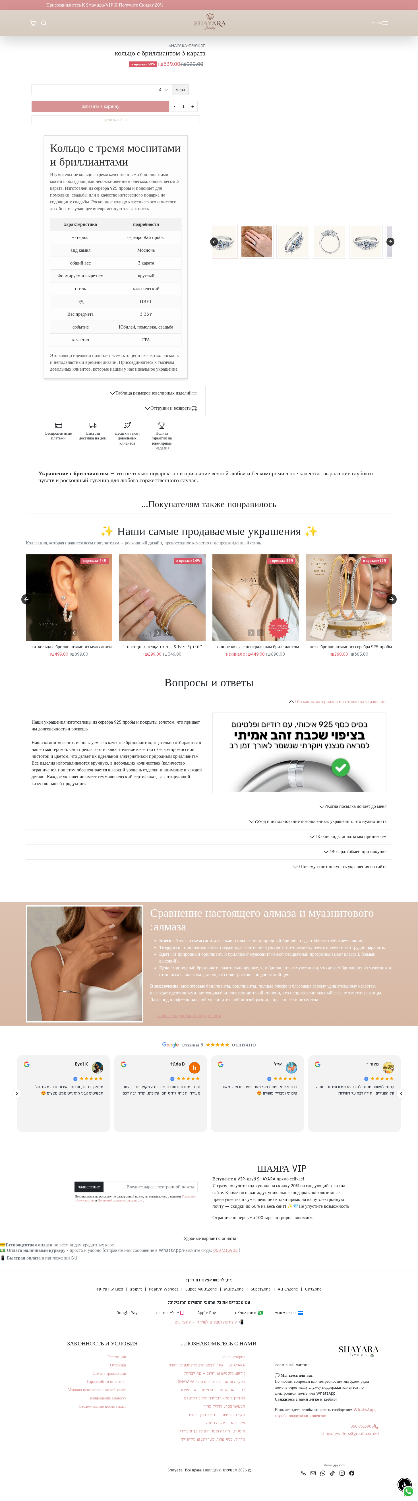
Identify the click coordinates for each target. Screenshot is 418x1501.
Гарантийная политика (106, 1381)
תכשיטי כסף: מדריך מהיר (224, 1406)
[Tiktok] (332, 1473)
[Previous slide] (214, 242)
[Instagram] (342, 1473)
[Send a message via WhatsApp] (408, 1491)
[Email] (313, 1473)
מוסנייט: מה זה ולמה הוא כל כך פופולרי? (211, 1431)
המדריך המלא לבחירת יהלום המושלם (214, 1398)
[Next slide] (390, 242)
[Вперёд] (17, 1094)
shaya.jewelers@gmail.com (347, 1433)
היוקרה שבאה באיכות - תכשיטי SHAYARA (211, 1381)
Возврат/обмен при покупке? (357, 851)
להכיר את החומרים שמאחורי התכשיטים (213, 1390)
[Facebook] (352, 1473)
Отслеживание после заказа (102, 1406)
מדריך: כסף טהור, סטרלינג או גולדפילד (213, 1439)
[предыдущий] (353, 632)
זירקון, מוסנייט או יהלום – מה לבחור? (214, 1373)
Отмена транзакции (109, 1373)
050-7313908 (362, 1426)
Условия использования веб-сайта (97, 1390)
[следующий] (344, 632)
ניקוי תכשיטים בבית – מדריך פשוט (217, 1414)
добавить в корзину (100, 106)
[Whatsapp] (323, 1473)
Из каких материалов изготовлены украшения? (340, 702)
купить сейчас (116, 119)
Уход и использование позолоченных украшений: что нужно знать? (320, 821)
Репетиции (116, 1357)
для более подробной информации (187, 1016)
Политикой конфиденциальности (120, 1200)
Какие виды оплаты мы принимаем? (350, 836)
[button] (379, 23)
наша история (233, 1357)
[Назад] (401, 1094)
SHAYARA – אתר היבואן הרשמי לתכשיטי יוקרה (207, 1365)
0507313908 (225, 1250)
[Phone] (303, 1473)
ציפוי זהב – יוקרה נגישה (225, 1423)
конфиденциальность (108, 1398)
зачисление (89, 1187)
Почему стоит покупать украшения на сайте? (342, 867)
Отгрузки (118, 1365)
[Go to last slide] (26, 599)
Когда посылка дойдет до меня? (355, 806)
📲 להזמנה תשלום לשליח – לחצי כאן (209, 1322)
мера (180, 90)
